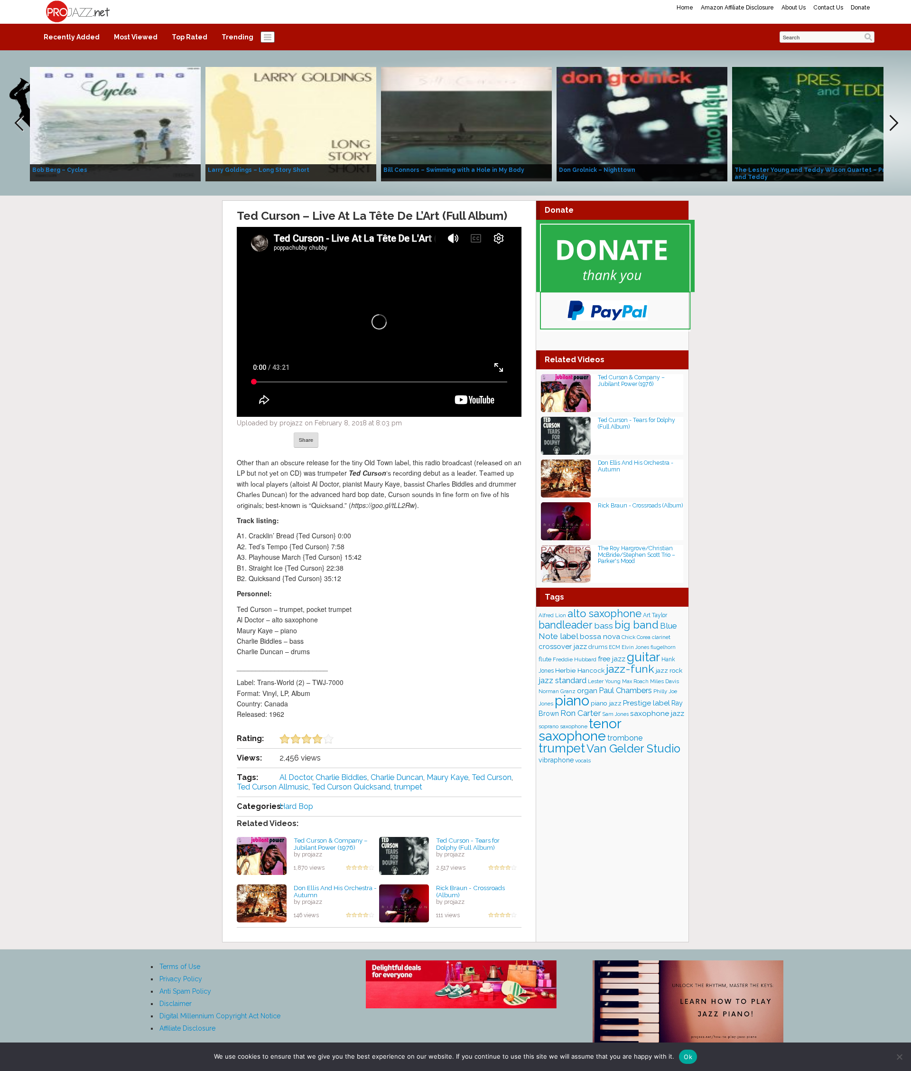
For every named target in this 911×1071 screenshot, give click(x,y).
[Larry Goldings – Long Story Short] (290, 123)
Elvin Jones (635, 647)
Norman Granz (557, 691)
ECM (614, 647)
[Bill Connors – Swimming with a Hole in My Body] (466, 123)
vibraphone (556, 760)
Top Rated (189, 37)
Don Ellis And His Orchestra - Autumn (335, 891)
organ (587, 690)
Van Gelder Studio (633, 748)
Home (685, 7)
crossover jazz (563, 646)
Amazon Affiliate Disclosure (737, 7)
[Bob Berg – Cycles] (115, 123)
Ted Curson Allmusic (272, 786)
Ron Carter (580, 713)
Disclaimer (175, 1003)
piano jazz (606, 703)
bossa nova (600, 636)
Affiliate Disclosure (187, 1028)
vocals (583, 760)
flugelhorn (663, 647)
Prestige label (646, 702)
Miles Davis (664, 681)
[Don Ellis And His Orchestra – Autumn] (262, 903)
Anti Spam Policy (185, 991)
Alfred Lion (552, 615)
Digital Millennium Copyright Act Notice (219, 1016)
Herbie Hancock (579, 670)
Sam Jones (616, 714)
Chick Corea (636, 637)
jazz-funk (630, 668)
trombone (624, 737)
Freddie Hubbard (574, 659)
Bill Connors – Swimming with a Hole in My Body (453, 170)
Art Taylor (655, 615)
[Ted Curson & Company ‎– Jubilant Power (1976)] (262, 855)
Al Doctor (295, 777)
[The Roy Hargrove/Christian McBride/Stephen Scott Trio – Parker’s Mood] (566, 563)
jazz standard (562, 680)
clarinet (661, 637)
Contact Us (828, 7)
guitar (643, 656)
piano (572, 700)
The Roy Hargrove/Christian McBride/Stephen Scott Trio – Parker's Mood (636, 554)
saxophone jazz (657, 713)
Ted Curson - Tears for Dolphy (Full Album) (468, 843)
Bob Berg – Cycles (59, 170)
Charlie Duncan (397, 777)
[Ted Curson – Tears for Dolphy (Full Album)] (404, 855)
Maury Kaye (447, 777)
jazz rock (669, 670)
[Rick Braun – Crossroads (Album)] (404, 903)
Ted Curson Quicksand (351, 786)
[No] (899, 1057)
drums (597, 646)
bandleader (566, 625)
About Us (793, 7)
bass (603, 625)
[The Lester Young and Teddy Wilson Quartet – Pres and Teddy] (817, 123)
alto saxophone (604, 614)
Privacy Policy (180, 979)
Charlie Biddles (341, 777)
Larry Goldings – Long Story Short (258, 170)
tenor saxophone (580, 729)
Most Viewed (136, 37)
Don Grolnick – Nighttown (597, 170)
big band (636, 625)
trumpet (408, 786)
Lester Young (604, 681)
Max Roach (635, 681)
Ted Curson (491, 777)
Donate (860, 7)
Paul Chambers (625, 690)
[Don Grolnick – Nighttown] (642, 123)
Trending (237, 37)
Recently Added (72, 37)
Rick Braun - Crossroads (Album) (470, 891)
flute (545, 659)
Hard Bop (296, 806)
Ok (688, 1057)
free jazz (611, 659)
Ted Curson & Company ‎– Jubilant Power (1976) (331, 843)
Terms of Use (179, 966)
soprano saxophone (563, 726)
